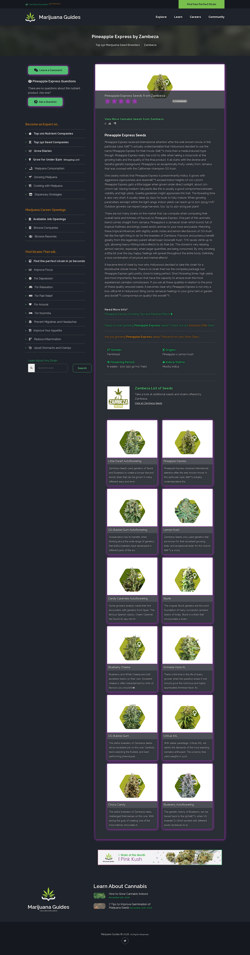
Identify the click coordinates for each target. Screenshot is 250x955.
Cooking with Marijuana (47, 185)
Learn (178, 17)
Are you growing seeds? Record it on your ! (152, 336)
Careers (195, 17)
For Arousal (40, 304)
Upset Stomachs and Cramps (52, 347)
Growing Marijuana (45, 177)
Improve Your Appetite (47, 330)
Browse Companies (45, 227)
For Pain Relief (43, 295)
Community (216, 17)
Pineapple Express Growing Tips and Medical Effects (138, 314)
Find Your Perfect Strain (201, 4)
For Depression (43, 278)
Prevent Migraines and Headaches (55, 321)
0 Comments (179, 101)
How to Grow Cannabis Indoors (128, 893)
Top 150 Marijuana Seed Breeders (117, 45)
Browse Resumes (45, 236)
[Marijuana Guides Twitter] (125, 940)
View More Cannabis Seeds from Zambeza (134, 119)
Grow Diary (191, 336)
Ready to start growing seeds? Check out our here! (159, 325)
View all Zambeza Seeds (148, 403)
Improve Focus (43, 269)
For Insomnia (42, 313)
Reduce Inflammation (47, 339)
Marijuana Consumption (49, 168)
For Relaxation (43, 287)
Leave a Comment (50, 70)
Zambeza (150, 45)
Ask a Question (47, 101)
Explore (161, 17)
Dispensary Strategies (48, 194)
